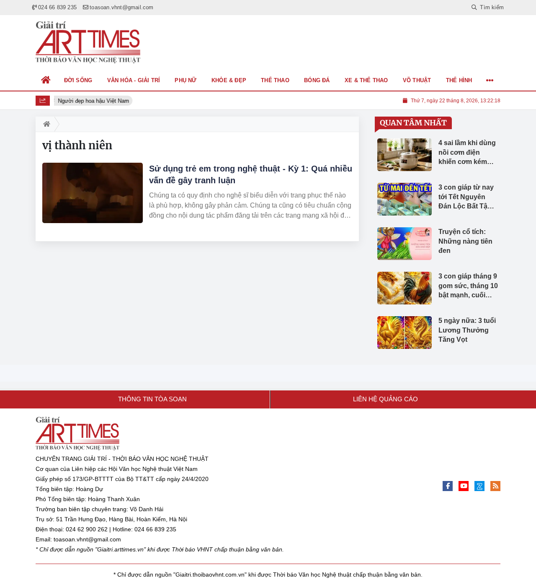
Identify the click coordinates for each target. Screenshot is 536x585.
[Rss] (495, 486)
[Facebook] (448, 486)
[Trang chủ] (46, 80)
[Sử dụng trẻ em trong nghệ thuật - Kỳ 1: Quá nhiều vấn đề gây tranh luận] (92, 193)
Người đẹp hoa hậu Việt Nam (93, 101)
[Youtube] (464, 486)
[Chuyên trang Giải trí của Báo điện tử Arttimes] (88, 42)
